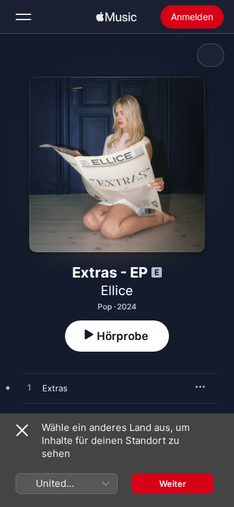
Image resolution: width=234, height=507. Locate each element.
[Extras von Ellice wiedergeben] (29, 388)
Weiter (172, 483)
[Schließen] (22, 430)
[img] (116, 17)
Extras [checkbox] (55, 388)
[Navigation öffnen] (23, 17)
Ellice (117, 290)
